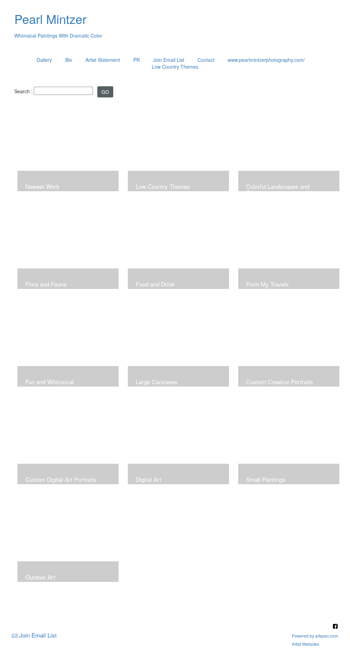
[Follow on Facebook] (335, 627)
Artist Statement (102, 59)
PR (136, 59)
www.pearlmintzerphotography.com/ (266, 59)
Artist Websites (305, 644)
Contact (206, 59)
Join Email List (168, 59)
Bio (68, 59)
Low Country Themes (175, 66)
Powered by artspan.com (315, 636)
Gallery (44, 59)
